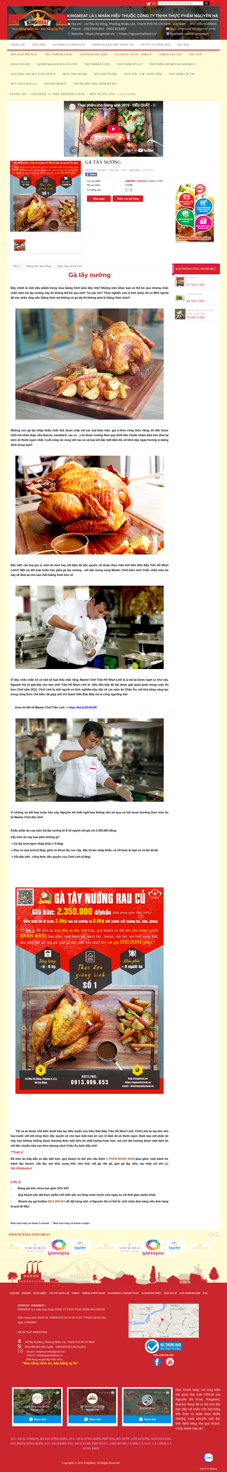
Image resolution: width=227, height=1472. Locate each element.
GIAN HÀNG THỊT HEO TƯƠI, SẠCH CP (33, 74)
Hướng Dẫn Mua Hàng (38, 266)
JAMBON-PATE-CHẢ (170, 54)
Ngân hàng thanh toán (69, 266)
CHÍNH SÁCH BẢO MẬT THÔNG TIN (113, 44)
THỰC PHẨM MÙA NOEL (59, 54)
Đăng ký (139, 3)
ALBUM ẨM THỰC (151, 1293)
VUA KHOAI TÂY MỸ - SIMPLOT (133, 54)
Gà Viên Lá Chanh (194, 294)
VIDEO (75, 1293)
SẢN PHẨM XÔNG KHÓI (93, 54)
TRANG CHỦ (18, 44)
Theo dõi (89, 170)
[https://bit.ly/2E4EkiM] (83, 704)
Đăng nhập (129, 3)
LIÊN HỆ (14, 1293)
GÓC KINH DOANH (190, 1293)
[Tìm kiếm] (206, 3)
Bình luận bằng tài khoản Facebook (30, 1223)
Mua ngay (99, 198)
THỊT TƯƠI (195, 54)
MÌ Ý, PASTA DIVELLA (24, 83)
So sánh (101, 170)
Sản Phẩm (38, 94)
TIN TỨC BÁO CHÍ (59, 1293)
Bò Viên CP (191, 278)
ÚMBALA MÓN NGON (93, 1293)
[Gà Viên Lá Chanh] (180, 297)
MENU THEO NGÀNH (75, 74)
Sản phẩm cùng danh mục (196, 268)
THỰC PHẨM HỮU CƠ (129, 64)
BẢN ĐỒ (26, 1293)
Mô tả (16, 266)
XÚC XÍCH (183, 44)
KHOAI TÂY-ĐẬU (20, 64)
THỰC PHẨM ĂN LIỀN (97, 64)
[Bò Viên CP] (180, 281)
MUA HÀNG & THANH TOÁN (123, 1293)
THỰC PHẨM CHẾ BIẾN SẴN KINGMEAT (172, 64)
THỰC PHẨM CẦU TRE (182, 74)
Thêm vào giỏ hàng (128, 198)
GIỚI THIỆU (39, 44)
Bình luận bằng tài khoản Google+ (71, 1223)
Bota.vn (213, 1469)
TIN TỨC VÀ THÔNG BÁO (155, 44)
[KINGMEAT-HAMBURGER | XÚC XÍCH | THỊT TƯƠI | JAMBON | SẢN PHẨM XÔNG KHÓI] (113, 38)
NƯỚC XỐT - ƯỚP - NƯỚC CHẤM (143, 74)
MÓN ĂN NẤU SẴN (102, 94)
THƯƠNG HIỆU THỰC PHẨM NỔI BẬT (95, 83)
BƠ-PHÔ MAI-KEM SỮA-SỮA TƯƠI (57, 64)
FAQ (205, 1293)
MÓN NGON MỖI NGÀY (24, 54)
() (154, 3)
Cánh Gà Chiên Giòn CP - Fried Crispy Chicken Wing (200, 312)
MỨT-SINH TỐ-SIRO (105, 74)
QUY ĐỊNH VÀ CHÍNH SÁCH (69, 44)
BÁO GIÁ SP (170, 1293)
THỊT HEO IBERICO (55, 83)
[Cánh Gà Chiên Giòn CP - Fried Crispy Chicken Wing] (180, 314)
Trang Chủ (18, 94)
